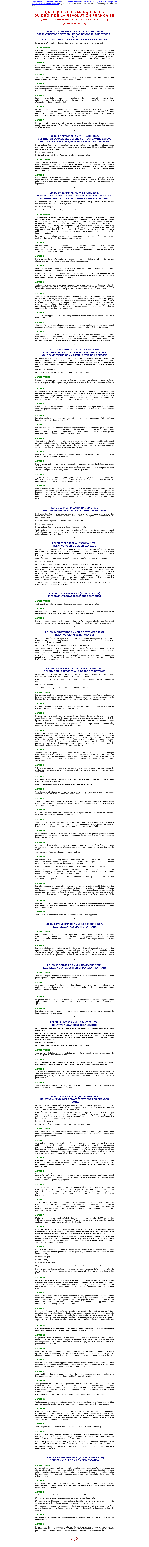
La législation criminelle (72, 2)
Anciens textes (88, 2)
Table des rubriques (53, 2)
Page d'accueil (38, 2)
